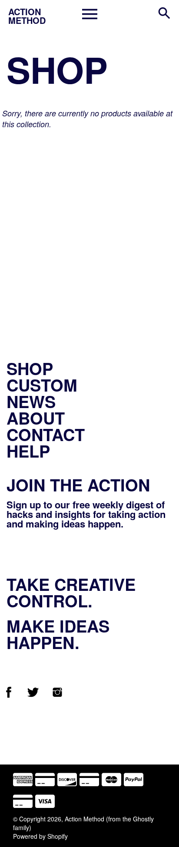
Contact (46, 434)
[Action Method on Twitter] (33, 695)
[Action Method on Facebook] (8, 695)
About (36, 418)
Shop (30, 368)
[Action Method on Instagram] (57, 695)
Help (28, 451)
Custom (42, 385)
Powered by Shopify (40, 836)
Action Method (84, 818)
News (31, 401)
